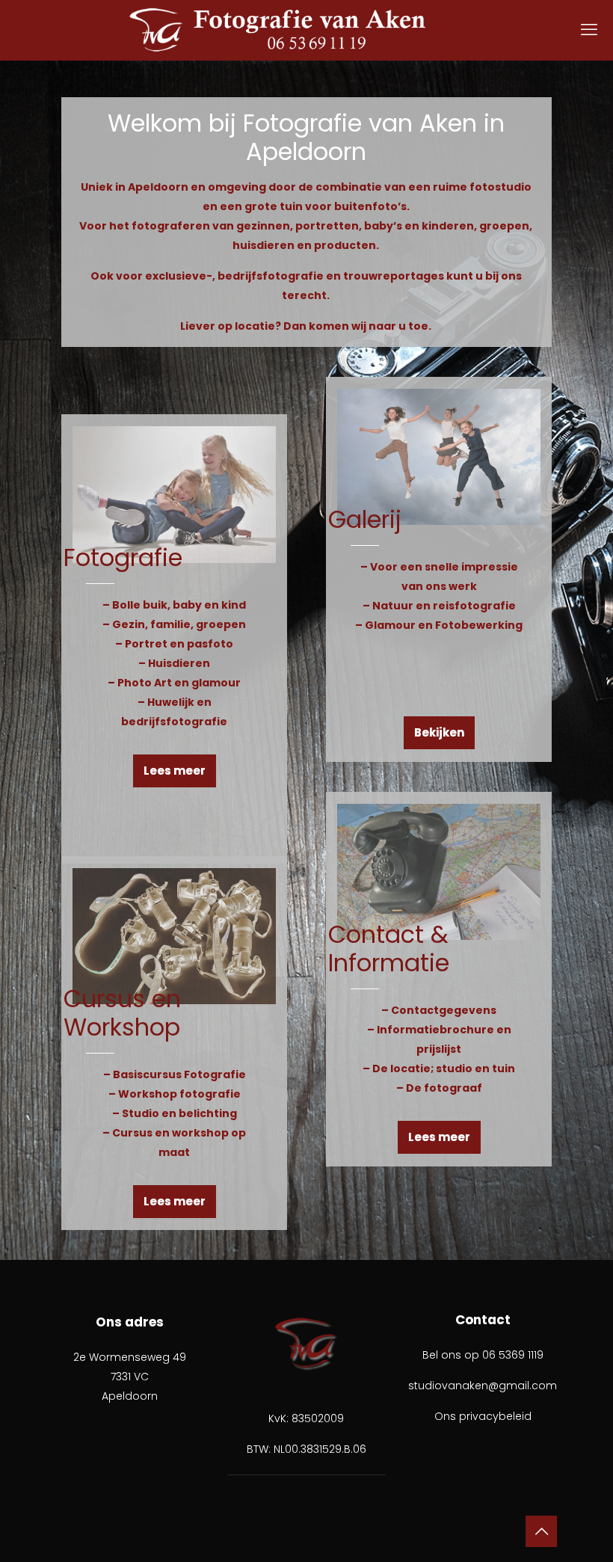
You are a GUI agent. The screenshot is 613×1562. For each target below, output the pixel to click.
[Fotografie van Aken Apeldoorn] (306, 30)
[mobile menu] (589, 30)
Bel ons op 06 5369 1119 (482, 1354)
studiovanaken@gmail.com (482, 1385)
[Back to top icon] (541, 1531)
